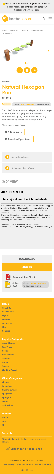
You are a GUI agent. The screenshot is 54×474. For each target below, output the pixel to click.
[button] (49, 51)
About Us (6, 308)
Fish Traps (7, 347)
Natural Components (32, 31)
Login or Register (27, 104)
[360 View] (27, 70)
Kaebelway (7, 386)
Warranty (38, 464)
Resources (7, 323)
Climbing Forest (9, 370)
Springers (6, 397)
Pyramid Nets (8, 343)
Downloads (27, 258)
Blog (4, 327)
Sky (4, 425)
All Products (8, 311)
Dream (5, 417)
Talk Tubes (7, 405)
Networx (9, 33)
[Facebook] (22, 470)
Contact (6, 331)
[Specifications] (20, 70)
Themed (6, 358)
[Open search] (43, 18)
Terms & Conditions (24, 464)
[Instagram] (27, 470)
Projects (6, 319)
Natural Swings (9, 390)
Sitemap (48, 464)
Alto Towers (8, 354)
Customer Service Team (26, 9)
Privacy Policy (8, 464)
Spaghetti (7, 393)
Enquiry (27, 266)
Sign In (5, 315)
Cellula (5, 351)
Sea (4, 421)
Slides (5, 401)
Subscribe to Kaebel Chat (26, 449)
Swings (5, 366)
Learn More (13, 6)
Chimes (5, 382)
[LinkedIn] (31, 470)
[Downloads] (34, 70)
